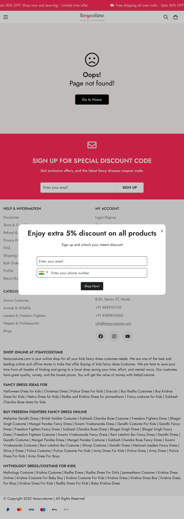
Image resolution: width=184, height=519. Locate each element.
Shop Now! (92, 286)
